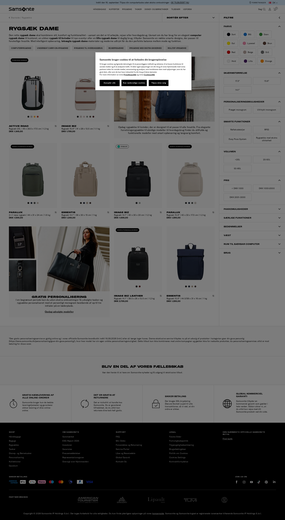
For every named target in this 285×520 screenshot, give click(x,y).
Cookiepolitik (149, 75)
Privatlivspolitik (130, 75)
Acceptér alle (110, 83)
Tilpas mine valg (158, 83)
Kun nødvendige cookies (134, 83)
